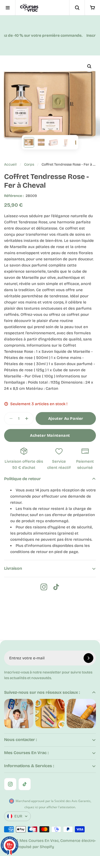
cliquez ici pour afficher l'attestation (49, 807)
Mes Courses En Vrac (39, 840)
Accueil (10, 164)
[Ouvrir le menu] (7, 7)
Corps (29, 164)
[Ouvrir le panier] (92, 7)
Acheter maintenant (50, 435)
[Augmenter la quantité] (28, 418)
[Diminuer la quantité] (9, 418)
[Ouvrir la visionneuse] (89, 66)
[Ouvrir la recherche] (77, 7)
